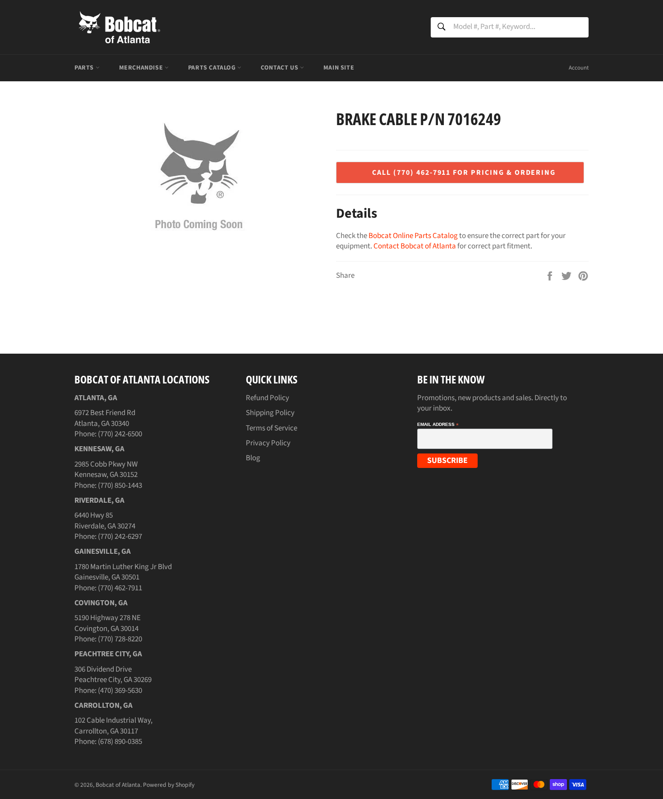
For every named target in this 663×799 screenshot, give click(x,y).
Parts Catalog (212, 67)
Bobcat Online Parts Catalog (413, 235)
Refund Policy (267, 397)
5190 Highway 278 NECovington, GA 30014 (107, 623)
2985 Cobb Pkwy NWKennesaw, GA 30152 (106, 469)
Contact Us (280, 67)
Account (579, 68)
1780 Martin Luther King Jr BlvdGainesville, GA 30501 (123, 572)
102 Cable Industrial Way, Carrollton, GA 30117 (113, 725)
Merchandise (142, 67)
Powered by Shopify (168, 784)
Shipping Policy (270, 412)
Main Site (338, 67)
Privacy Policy (268, 443)
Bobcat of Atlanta (118, 784)
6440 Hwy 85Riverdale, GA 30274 (104, 520)
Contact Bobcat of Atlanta (414, 246)
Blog (253, 458)
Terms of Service (271, 428)
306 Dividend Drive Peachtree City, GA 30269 (113, 674)
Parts (85, 67)
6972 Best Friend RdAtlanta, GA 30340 (104, 418)
